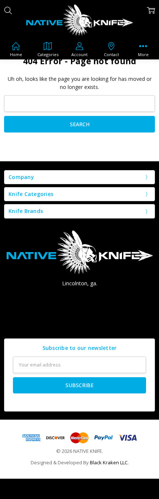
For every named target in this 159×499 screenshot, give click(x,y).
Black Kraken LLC (109, 462)
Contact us (79, 323)
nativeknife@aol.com (80, 309)
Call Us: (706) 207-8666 (79, 296)
